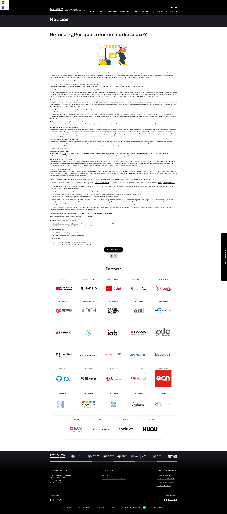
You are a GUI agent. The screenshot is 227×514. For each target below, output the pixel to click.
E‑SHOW (137, 456)
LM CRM (56, 235)
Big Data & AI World (111, 456)
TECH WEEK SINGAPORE (166, 479)
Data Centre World (125, 456)
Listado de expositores (107, 12)
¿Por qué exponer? (142, 12)
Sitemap (113, 507)
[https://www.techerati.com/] (56, 500)
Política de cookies (101, 507)
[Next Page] (115, 256)
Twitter (176, 7)
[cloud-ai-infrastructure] (73, 456)
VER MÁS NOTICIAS (113, 250)
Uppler (65, 179)
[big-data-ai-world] (105, 456)
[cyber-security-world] (90, 456)
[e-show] (132, 456)
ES (7, 2)
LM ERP (56, 233)
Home (92, 12)
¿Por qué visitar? (160, 12)
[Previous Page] (111, 256)
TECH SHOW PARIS (164, 486)
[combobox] (4, 2)
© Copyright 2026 (69, 507)
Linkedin (172, 7)
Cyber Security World (96, 456)
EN (7, 7)
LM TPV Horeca (58, 244)
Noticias (173, 12)
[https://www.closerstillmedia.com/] (170, 501)
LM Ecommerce (58, 226)
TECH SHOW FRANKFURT (166, 482)
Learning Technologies (160, 456)
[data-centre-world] (119, 456)
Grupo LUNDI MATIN (102, 183)
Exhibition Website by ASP (155, 507)
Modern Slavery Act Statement (129, 507)
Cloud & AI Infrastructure (79, 456)
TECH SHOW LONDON (165, 475)
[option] (4, 7)
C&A (64, 154)
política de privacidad (85, 507)
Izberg (52, 179)
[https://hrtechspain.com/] (141, 456)
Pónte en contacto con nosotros (102, 213)
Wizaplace (58, 179)
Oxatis (67, 226)
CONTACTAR (106, 475)
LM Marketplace (58, 224)
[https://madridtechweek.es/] (172, 456)
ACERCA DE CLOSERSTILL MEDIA (114, 479)
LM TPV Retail (58, 242)
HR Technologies (147, 456)
